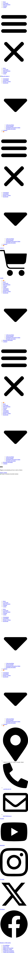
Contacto (5, 130)
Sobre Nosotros (6, 4)
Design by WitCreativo (5, 942)
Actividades (6, 80)
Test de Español (9, 126)
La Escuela (5, 3)
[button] (14, 37)
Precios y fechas (7, 81)
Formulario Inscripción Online (13, 127)
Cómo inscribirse (10, 125)
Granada (5, 6)
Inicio (4, 1)
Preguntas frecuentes (11, 129)
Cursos (4, 7)
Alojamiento (6, 78)
